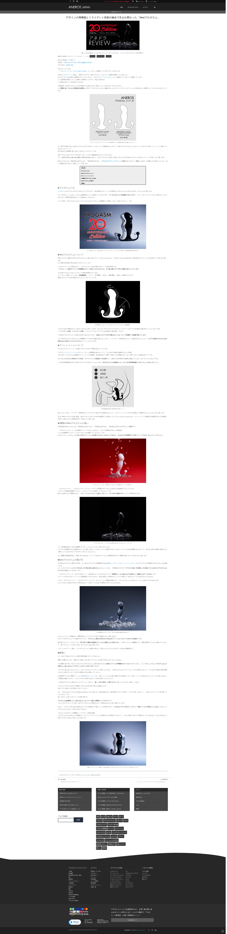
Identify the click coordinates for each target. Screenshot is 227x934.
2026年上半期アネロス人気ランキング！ (69, 805)
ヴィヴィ (128, 881)
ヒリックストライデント (128, 563)
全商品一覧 (93, 887)
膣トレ (99, 848)
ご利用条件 (71, 883)
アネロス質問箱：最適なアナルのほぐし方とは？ (109, 809)
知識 (121, 7)
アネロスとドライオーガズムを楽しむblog (72, 71)
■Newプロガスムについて (87, 173)
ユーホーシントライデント (116, 879)
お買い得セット (94, 875)
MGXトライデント (113, 563)
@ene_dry (69, 65)
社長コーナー (121, 844)
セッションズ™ (129, 885)
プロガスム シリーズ (103, 836)
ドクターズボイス (146, 875)
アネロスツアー (101, 824)
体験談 (137, 809)
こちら (85, 775)
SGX (98, 816)
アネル (126, 820)
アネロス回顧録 (101, 828)
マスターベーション (95, 885)
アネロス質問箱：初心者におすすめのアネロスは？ (110, 805)
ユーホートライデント (115, 881)
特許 (70, 877)
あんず (103, 816)
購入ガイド (144, 879)
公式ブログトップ (116, 12)
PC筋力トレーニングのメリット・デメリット (70, 797)
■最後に (83, 183)
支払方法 (71, 890)
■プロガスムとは (85, 171)
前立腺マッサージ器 (95, 871)
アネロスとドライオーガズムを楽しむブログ (77, 62)
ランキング (100, 840)
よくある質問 (72, 896)
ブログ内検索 (62, 816)
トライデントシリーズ (70, 352)
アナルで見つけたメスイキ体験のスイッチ (70, 809)
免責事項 (71, 879)
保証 (70, 889)
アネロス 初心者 (113, 824)
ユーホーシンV (113, 871)
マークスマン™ (129, 883)
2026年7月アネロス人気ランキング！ (69, 793)
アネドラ (92, 56)
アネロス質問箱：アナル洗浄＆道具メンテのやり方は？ (111, 793)
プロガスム (61, 191)
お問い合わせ (72, 898)
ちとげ (116, 816)
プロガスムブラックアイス (110, 161)
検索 (78, 820)
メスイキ (108, 56)
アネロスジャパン (67, 75)
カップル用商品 (94, 881)
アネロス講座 (145, 871)
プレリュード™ (129, 887)
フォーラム (144, 873)
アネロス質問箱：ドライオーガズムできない (108, 801)
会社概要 (71, 873)
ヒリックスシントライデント (117, 875)
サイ (127, 871)
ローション (93, 877)
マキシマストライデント (116, 883)
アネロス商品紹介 (78, 56)
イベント (111, 828)
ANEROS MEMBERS (74, 894)
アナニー (99, 820)
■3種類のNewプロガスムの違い (88, 178)
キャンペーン (119, 828)
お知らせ (109, 816)
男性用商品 (93, 883)
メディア (121, 836)
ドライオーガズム (106, 77)
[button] (75, 922)
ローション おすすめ (111, 840)
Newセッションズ (90, 676)
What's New (139, 797)
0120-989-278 (141, 930)
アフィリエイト (72, 885)
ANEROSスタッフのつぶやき (143, 793)
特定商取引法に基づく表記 (75, 875)
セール (108, 832)
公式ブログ (144, 877)
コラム (85, 56)
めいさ (121, 816)
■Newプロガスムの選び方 (87, 180)
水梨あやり (111, 844)
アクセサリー (94, 873)
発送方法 (71, 892)
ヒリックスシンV (114, 873)
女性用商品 (93, 879)
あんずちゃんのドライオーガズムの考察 (107, 797)
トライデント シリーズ (119, 832)
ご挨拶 (70, 871)
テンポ (127, 879)
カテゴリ (145, 7)
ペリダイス (128, 875)
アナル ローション (109, 820)
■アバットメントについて (87, 176)
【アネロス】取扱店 (73, 900)
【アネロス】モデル (132, 7)
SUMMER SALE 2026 (65, 801)
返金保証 (71, 887)
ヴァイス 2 (128, 877)
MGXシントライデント (115, 885)
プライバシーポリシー (74, 881)
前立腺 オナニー (102, 844)
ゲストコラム (100, 56)
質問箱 (104, 848)
